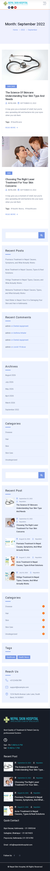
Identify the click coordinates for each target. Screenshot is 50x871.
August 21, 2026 (24, 557)
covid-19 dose (19, 347)
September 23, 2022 (26, 498)
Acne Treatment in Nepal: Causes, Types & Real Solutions (24, 271)
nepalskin (12, 103)
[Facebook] (9, 7)
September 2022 (12, 410)
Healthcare (17, 122)
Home (15, 30)
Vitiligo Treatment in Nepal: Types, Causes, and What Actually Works (24, 281)
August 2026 (10, 375)
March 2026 (10, 403)
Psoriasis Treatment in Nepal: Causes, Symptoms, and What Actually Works (20, 261)
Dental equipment (20, 326)
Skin (9, 173)
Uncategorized (11, 460)
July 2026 (9, 382)
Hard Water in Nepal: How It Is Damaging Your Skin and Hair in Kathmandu (23, 301)
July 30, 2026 (23, 573)
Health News (18, 209)
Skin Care (11, 86)
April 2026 (9, 396)
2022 (23, 30)
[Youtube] (15, 7)
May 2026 (9, 389)
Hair (7, 439)
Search (41, 235)
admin (8, 326)
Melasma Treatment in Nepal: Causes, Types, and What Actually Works (23, 291)
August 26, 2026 (24, 539)
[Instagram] (12, 7)
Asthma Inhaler (19, 333)
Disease (8, 432)
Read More (10, 128)
